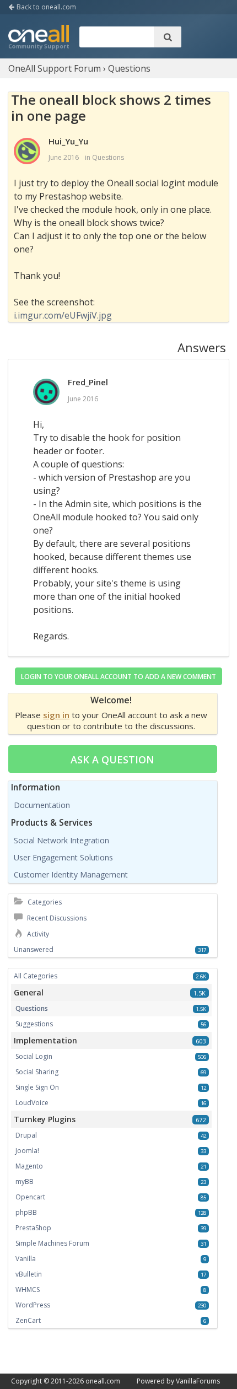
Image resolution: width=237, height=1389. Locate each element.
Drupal (26, 1135)
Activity (37, 934)
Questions (108, 157)
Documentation (42, 805)
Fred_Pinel (88, 381)
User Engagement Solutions (63, 857)
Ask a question (112, 759)
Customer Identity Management (71, 874)
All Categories (35, 976)
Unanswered (33, 949)
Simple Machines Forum (52, 1243)
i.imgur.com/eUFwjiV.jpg (63, 315)
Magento (29, 1166)
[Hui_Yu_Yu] (27, 151)
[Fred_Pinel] (46, 392)
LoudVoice (32, 1102)
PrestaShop (33, 1227)
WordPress (32, 1305)
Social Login (33, 1056)
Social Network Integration (61, 840)
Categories (44, 902)
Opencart (30, 1197)
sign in (56, 714)
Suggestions (34, 1024)
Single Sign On (37, 1087)
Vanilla (25, 1258)
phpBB (26, 1212)
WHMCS (27, 1289)
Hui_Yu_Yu (68, 141)
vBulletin (28, 1274)
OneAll (38, 38)
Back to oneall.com (45, 7)
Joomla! (27, 1150)
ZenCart (28, 1320)
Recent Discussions (56, 918)
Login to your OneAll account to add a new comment (118, 676)
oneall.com (102, 1381)
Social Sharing (36, 1071)
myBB (24, 1181)
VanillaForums (198, 1381)
